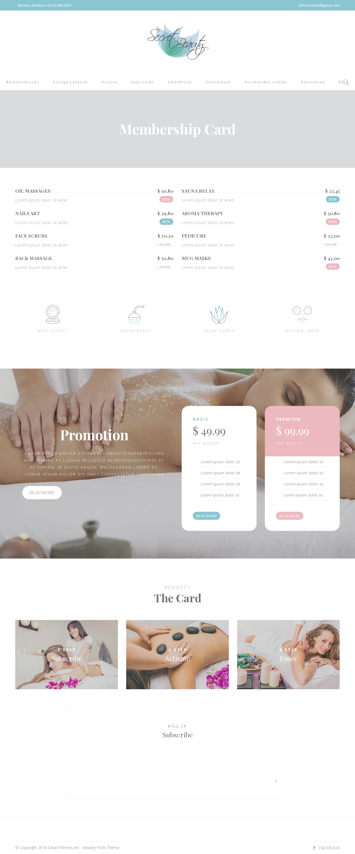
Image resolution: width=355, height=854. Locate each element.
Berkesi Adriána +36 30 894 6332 (45, 5)
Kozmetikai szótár (266, 81)
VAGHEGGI (180, 81)
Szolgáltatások (70, 81)
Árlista (109, 81)
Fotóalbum (218, 81)
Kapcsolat (142, 81)
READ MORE (42, 492)
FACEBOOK (329, 847)
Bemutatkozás (22, 81)
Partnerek (313, 81)
